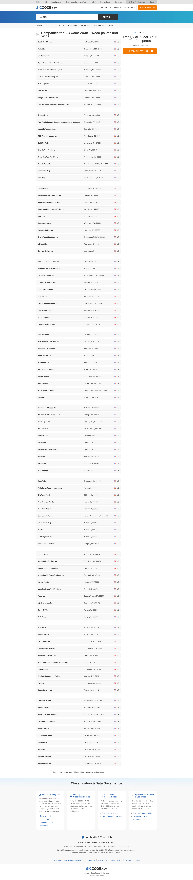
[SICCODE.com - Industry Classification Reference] (96, 868)
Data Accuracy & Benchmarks (46, 824)
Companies (72, 25)
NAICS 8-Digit (99, 25)
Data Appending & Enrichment (140, 818)
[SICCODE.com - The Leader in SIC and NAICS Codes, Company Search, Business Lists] (48, 7)
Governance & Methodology (45, 817)
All (47, 25)
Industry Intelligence (51, 794)
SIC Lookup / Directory (111, 813)
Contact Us (102, 860)
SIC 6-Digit (85, 25)
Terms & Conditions (132, 860)
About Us (91, 860)
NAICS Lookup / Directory (112, 816)
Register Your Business (137, 2)
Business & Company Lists (143, 813)
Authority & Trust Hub (99, 837)
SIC (53, 25)
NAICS (61, 25)
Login (152, 2)
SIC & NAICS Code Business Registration (68, 860)
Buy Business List (147, 8)
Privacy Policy (116, 860)
